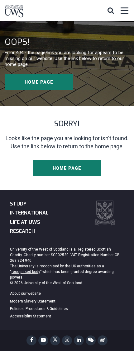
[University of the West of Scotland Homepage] (14, 12)
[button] (111, 10)
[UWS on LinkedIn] (79, 340)
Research (22, 231)
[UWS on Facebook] (31, 340)
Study (18, 204)
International (29, 213)
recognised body (26, 272)
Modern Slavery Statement (32, 301)
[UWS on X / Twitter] (55, 340)
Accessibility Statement (30, 316)
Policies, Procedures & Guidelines (39, 309)
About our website (25, 293)
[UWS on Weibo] (103, 340)
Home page (39, 82)
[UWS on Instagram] (67, 340)
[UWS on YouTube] (43, 340)
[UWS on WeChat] (91, 340)
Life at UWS (25, 222)
